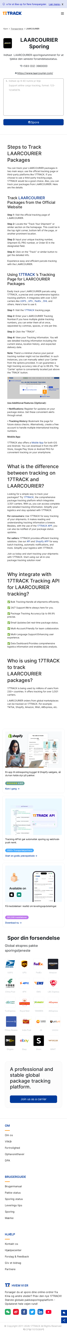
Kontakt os (11, 1243)
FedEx (38, 301)
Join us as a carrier (34, 1099)
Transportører (17, 29)
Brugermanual (13, 1186)
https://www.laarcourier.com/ (35, 73)
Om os (9, 1135)
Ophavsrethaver (14, 1154)
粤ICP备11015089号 (33, 1329)
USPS (23, 301)
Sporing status (14, 1199)
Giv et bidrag (13, 1262)
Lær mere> (54, 4)
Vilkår (8, 1141)
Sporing (9, 1211)
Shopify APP (42, 541)
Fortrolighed (12, 1147)
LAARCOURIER (31, 197)
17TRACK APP (44, 525)
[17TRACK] (12, 13)
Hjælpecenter (13, 1250)
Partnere (10, 1269)
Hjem (5, 29)
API (28, 541)
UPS (30, 301)
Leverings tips (13, 1205)
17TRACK (27, 274)
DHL (45, 301)
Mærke (9, 1218)
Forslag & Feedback (17, 1256)
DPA (7, 1160)
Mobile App (38, 442)
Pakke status (13, 1192)
